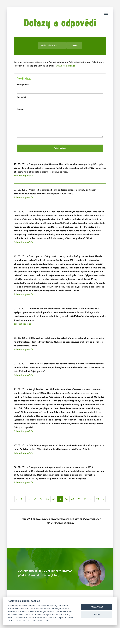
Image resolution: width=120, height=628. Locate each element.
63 (35, 499)
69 (72, 499)
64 (41, 499)
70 (79, 499)
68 (66, 499)
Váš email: (22, 97)
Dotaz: (20, 109)
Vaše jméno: (23, 84)
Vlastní (97, 614)
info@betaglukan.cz (65, 65)
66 (53, 499)
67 (60, 499)
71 (85, 499)
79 (97, 499)
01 (22, 499)
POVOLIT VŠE (97, 607)
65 (47, 499)
